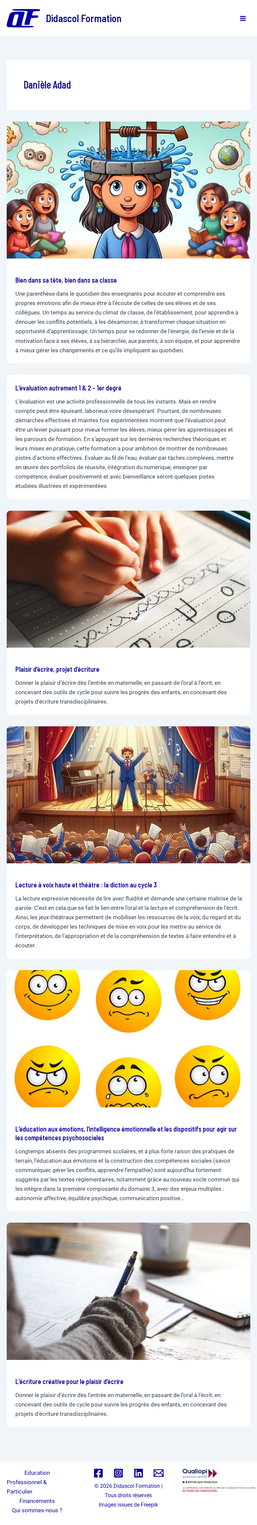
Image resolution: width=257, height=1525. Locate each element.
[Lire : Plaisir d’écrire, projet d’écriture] (128, 578)
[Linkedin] (139, 1473)
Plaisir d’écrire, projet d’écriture (57, 669)
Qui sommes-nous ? (37, 1510)
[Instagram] (118, 1473)
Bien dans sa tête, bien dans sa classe (66, 280)
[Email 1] (159, 1473)
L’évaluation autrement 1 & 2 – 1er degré (68, 388)
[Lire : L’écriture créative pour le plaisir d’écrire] (128, 1291)
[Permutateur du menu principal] (243, 18)
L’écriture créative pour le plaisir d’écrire (69, 1381)
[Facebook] (98, 1473)
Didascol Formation (83, 18)
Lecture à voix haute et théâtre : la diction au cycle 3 (86, 885)
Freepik (149, 1505)
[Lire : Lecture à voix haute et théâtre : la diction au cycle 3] (128, 794)
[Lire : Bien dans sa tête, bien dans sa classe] (128, 189)
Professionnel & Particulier (27, 1487)
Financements (37, 1501)
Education (37, 1472)
